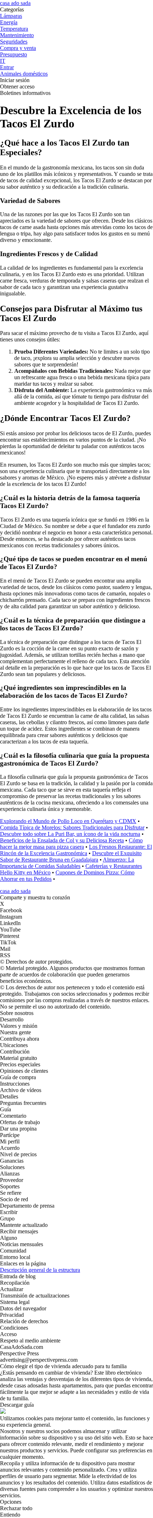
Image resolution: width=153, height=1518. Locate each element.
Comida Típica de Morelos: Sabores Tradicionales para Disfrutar (72, 827)
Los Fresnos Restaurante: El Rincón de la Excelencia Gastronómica (76, 850)
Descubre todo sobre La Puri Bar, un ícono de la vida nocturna (70, 834)
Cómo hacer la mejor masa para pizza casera (71, 843)
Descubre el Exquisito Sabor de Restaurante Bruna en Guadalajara (71, 856)
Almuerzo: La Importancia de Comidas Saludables (67, 863)
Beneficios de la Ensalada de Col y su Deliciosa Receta (62, 840)
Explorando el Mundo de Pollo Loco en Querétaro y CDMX (68, 821)
